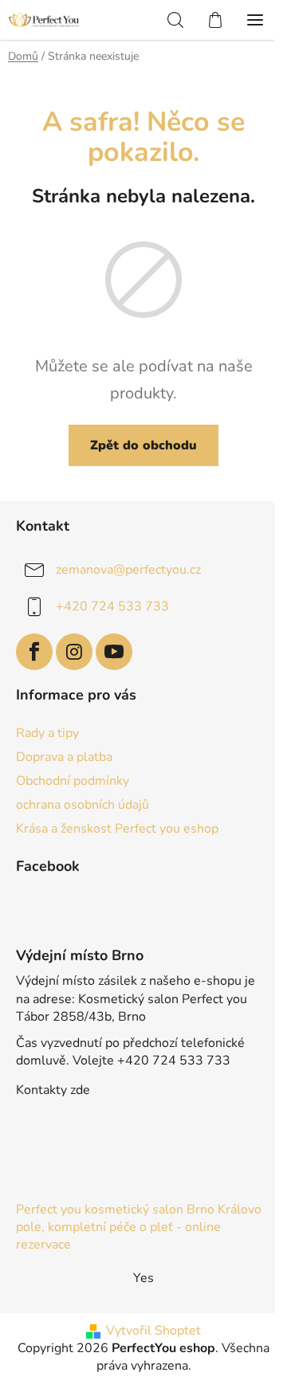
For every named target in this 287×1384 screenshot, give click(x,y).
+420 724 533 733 (112, 606)
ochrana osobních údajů (82, 805)
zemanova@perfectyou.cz (128, 569)
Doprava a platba (64, 757)
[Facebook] (34, 651)
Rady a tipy (47, 733)
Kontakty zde (53, 1090)
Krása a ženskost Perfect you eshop (117, 828)
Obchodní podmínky (72, 781)
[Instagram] (74, 651)
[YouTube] (114, 651)
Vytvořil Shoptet (153, 1330)
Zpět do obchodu (143, 445)
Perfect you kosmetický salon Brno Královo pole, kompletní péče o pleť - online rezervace (138, 1227)
